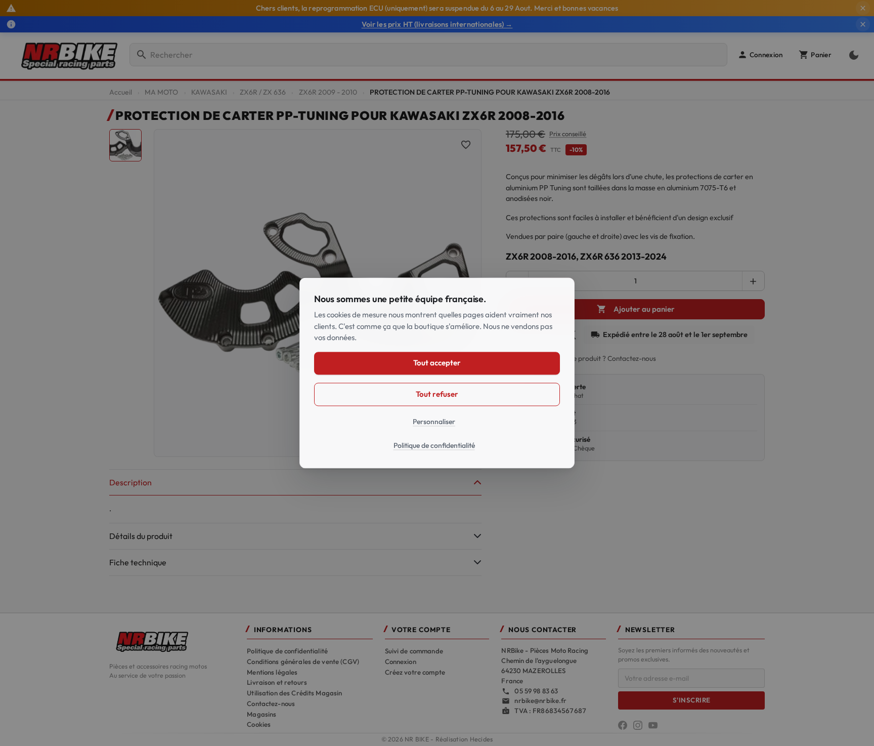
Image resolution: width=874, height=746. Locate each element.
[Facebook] (622, 725)
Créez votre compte (415, 672)
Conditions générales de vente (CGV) (303, 661)
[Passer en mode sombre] (852, 54)
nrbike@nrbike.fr (540, 700)
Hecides (481, 739)
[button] (760, 55)
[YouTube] (653, 725)
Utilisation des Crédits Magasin (294, 693)
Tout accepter (436, 363)
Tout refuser (437, 394)
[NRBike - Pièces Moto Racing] (172, 641)
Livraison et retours (277, 682)
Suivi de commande (414, 651)
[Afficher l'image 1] (125, 145)
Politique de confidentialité (287, 651)
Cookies (259, 724)
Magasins (261, 714)
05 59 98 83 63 (536, 691)
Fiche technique (137, 562)
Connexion (400, 661)
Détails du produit (140, 536)
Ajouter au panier (636, 309)
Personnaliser (434, 421)
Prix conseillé (567, 134)
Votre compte (421, 630)
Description (130, 482)
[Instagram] (637, 725)
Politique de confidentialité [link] (434, 445)
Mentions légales (272, 672)
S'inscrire (692, 700)
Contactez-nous (271, 703)
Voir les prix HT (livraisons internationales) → (437, 24)
